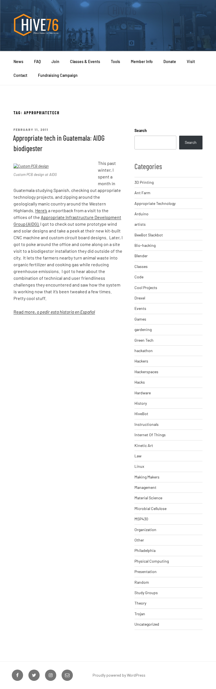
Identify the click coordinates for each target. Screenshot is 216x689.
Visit (191, 61)
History (140, 403)
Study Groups (146, 592)
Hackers (141, 361)
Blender (141, 255)
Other (139, 540)
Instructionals (146, 424)
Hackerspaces (146, 371)
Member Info (142, 61)
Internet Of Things (150, 434)
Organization (145, 529)
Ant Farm (142, 192)
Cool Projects (145, 287)
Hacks (139, 382)
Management (145, 487)
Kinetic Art (143, 445)
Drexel (139, 298)
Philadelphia (145, 550)
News (18, 61)
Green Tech (144, 340)
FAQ (37, 61)
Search (140, 130)
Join (55, 61)
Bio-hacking (145, 245)
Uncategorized (146, 624)
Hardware (142, 392)
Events (140, 308)
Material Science (148, 497)
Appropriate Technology (155, 203)
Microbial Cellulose (150, 508)
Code (138, 276)
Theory (140, 603)
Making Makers (146, 477)
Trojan (139, 613)
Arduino (141, 213)
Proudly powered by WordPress (119, 675)
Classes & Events (85, 61)
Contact (20, 75)
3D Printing (144, 182)
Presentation (145, 571)
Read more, (54, 311)
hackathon (143, 350)
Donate (169, 61)
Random (141, 582)
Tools (115, 61)
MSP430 (141, 518)
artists (140, 224)
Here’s (41, 210)
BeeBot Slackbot (148, 234)
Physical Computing (151, 561)
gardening (143, 329)
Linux (139, 466)
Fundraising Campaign (58, 75)
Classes (141, 266)
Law (137, 455)
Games (140, 319)
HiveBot (141, 413)
